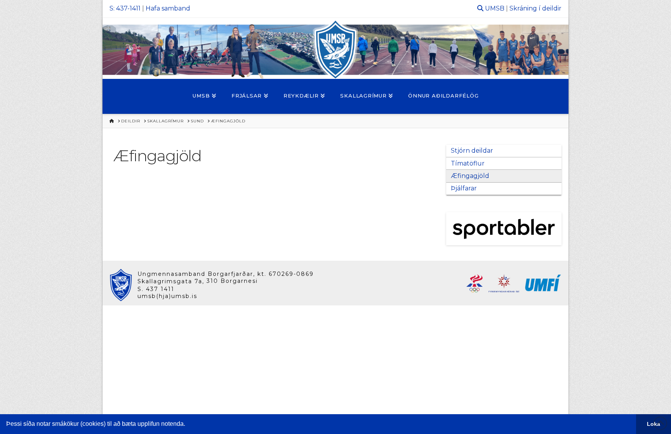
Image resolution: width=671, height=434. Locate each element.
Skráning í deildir (535, 8)
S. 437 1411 (155, 289)
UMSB (494, 8)
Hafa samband (168, 8)
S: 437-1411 (125, 8)
